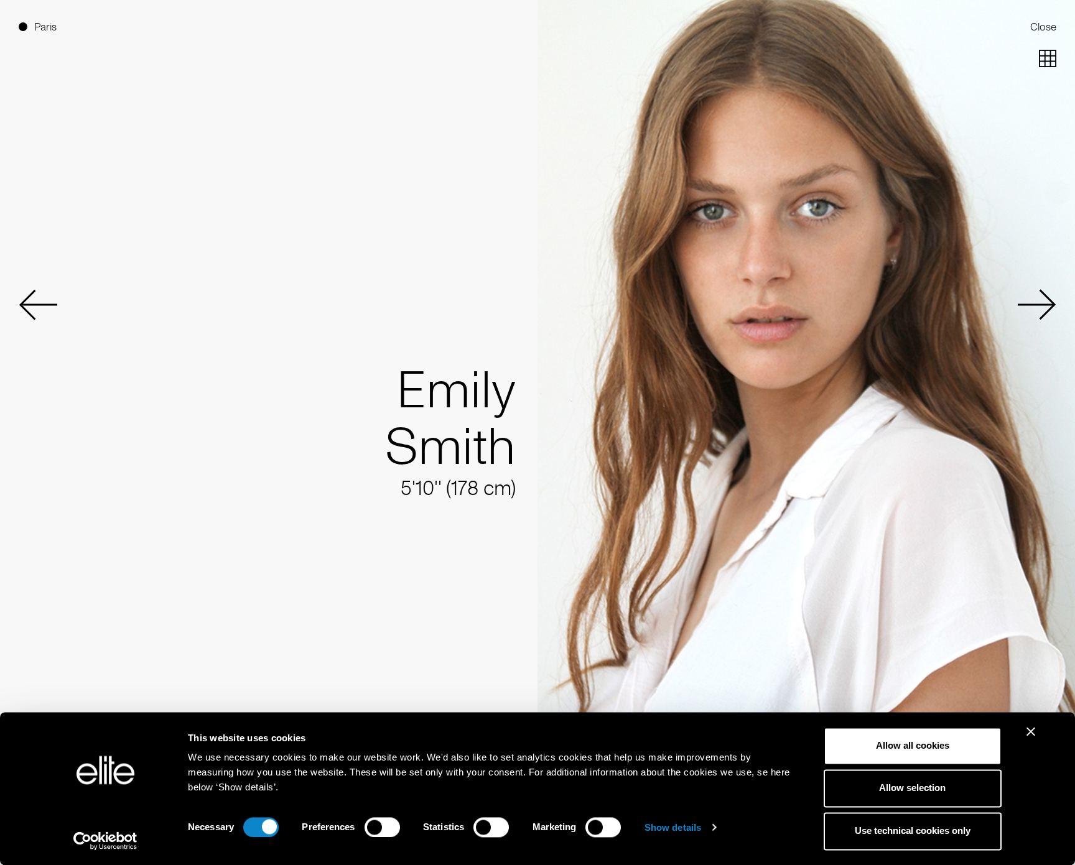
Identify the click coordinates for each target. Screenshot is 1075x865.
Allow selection (912, 788)
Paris (45, 27)
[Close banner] (1030, 739)
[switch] (382, 827)
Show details (673, 827)
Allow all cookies (912, 745)
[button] (38, 304)
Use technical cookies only (912, 830)
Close (1043, 27)
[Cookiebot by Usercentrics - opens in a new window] (105, 840)
